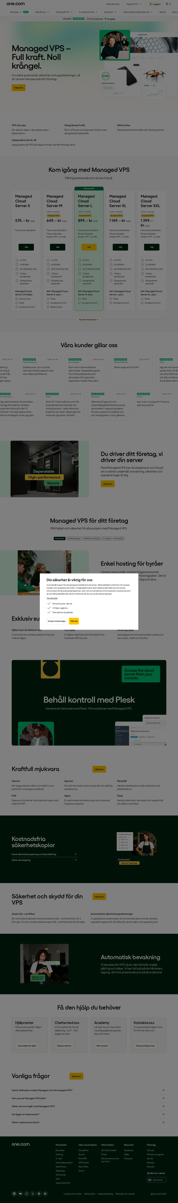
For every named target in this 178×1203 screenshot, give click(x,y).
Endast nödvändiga (56, 621)
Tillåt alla (74, 621)
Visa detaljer (52, 598)
